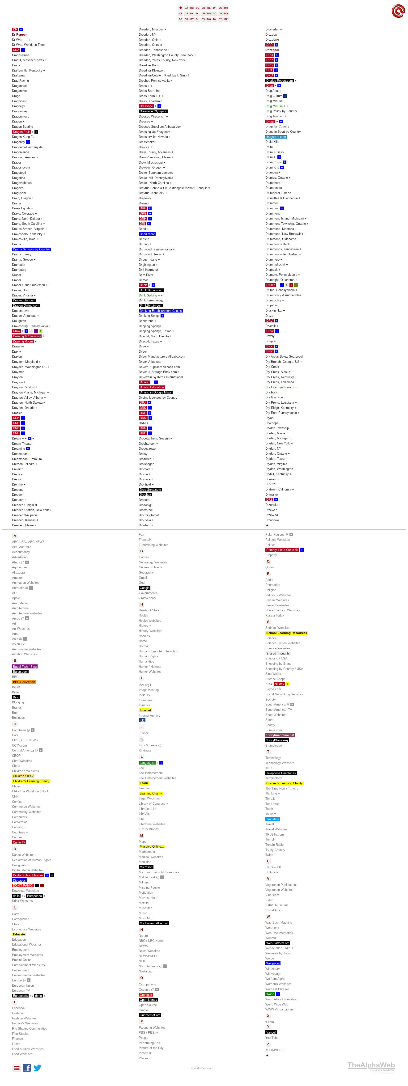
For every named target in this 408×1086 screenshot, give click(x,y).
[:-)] (267, 526)
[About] (16, 1071)
